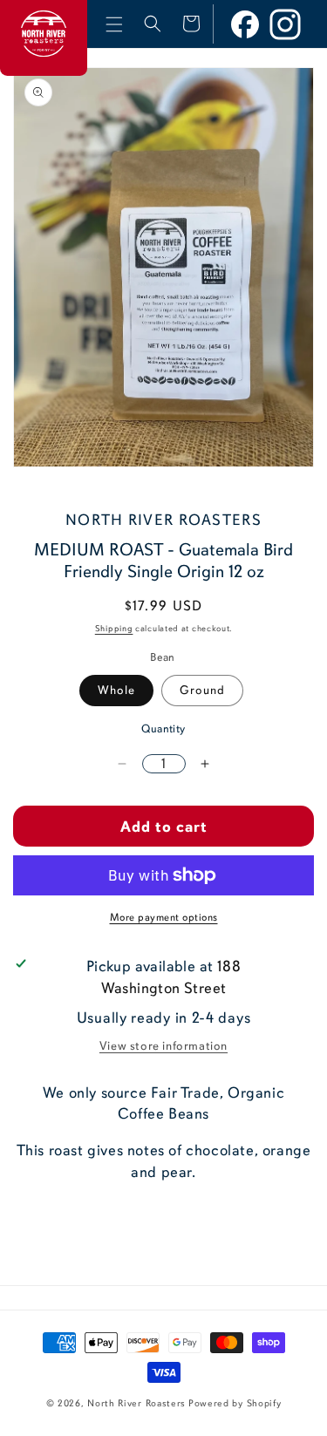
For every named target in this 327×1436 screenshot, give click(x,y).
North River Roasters (136, 1403)
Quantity (163, 729)
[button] (114, 24)
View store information (163, 1045)
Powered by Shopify (235, 1403)
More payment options (164, 917)
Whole (116, 690)
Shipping (114, 628)
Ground (202, 690)
